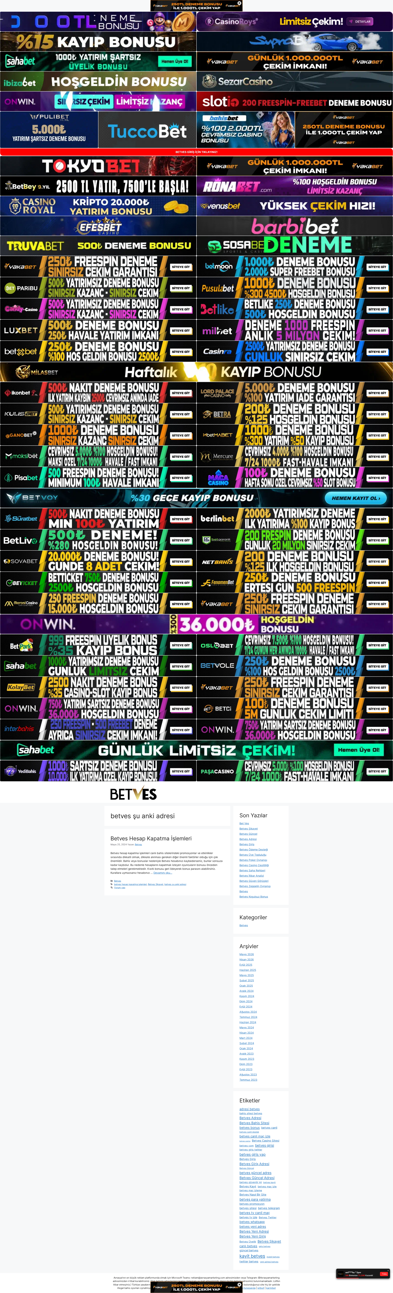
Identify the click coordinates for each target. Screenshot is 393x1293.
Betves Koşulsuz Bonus (253, 896)
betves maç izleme (250, 1190)
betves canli (269, 1127)
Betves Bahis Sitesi (254, 1123)
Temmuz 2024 (248, 1017)
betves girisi (264, 1145)
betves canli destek (249, 1132)
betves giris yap (252, 1154)
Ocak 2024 (246, 1048)
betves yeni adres (252, 1226)
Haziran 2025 (247, 970)
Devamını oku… (163, 872)
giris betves (264, 1246)
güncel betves (248, 1250)
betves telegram (269, 1208)
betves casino (244, 1141)
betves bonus (249, 1128)
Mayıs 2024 (246, 1027)
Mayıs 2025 (246, 975)
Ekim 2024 (246, 1001)
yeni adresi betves (269, 1262)
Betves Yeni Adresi (254, 1231)
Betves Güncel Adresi (256, 1178)
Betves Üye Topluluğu (252, 854)
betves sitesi (248, 1208)
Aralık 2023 (246, 1053)
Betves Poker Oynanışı (253, 860)
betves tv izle (248, 1217)
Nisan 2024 (246, 1032)
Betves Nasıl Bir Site (252, 1194)
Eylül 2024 (245, 1006)
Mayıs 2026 (246, 954)
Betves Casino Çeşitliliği (254, 865)
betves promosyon (252, 1203)
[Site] (98, 266)
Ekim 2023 (246, 1064)
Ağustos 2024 (248, 1011)
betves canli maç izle (254, 1136)
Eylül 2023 (245, 1069)
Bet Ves (244, 823)
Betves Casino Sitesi (265, 1140)
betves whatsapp (252, 1222)
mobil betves (273, 1257)
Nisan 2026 (246, 959)
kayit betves (252, 1256)
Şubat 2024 (246, 1043)
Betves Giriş (246, 844)
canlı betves (248, 1246)
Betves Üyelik (247, 1241)
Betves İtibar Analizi (251, 875)
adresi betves (249, 1109)
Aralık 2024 (246, 990)
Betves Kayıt (247, 1186)
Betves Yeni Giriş (252, 1236)
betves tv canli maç (254, 1213)
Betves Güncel (248, 833)
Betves (117, 881)
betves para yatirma (255, 1199)
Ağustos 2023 (248, 1074)
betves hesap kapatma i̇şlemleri (130, 884)
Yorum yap (119, 887)
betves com (246, 1145)
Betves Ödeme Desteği (253, 849)
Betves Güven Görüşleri (253, 881)
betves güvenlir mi (250, 1182)
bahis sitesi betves (250, 1113)
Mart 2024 (246, 1038)
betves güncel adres (255, 1173)
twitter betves (248, 1261)
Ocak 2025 (246, 985)
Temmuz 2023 (248, 1079)
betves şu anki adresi (175, 884)
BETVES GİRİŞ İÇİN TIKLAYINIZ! (197, 152)
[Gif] (196, 372)
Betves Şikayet (155, 884)
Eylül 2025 (245, 964)
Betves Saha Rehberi (252, 870)
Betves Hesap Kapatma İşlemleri (151, 838)
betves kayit (269, 1182)
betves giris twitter (250, 1149)
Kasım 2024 (246, 996)
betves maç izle (267, 1186)
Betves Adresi (248, 839)
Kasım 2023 (246, 1058)
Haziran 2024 (247, 1022)
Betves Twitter (267, 1217)
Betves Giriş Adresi (254, 1164)
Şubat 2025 (246, 980)
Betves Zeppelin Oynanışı (255, 886)
